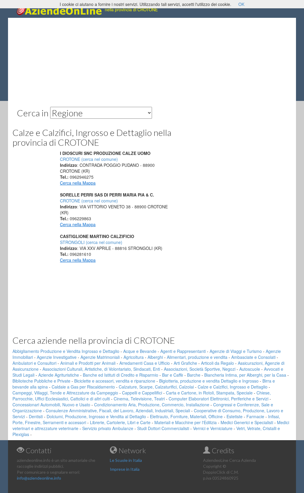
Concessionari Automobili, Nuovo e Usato (51, 405)
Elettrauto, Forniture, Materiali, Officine (186, 416)
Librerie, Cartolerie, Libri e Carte (120, 422)
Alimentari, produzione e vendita (197, 357)
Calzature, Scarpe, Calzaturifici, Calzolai (156, 387)
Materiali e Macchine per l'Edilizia (185, 422)
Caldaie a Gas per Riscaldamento (83, 387)
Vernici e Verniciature (212, 428)
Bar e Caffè (172, 375)
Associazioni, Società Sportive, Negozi (199, 369)
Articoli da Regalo (217, 363)
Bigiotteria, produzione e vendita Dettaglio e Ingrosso (209, 381)
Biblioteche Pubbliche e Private (41, 381)
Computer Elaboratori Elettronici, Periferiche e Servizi (218, 399)
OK (241, 4)
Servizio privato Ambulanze (107, 428)
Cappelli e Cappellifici (142, 393)
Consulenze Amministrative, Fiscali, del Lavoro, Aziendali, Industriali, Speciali (118, 410)
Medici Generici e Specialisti (247, 422)
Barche (193, 375)
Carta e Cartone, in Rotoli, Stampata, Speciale (209, 393)
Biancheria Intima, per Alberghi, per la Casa (245, 375)
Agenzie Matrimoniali (100, 357)
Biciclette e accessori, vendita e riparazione (114, 381)
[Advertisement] (152, 59)
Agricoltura (134, 357)
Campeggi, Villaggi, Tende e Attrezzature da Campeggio (65, 393)
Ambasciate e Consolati (253, 357)
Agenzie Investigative (57, 357)
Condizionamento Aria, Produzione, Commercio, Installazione (151, 405)
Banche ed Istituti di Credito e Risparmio (120, 375)
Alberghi (155, 357)
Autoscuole (249, 369)
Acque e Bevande (139, 351)
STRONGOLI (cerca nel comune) (91, 242)
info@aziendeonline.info (39, 478)
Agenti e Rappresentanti (183, 351)
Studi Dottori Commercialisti (163, 428)
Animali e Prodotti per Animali (87, 363)
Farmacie (255, 416)
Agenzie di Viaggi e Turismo (236, 351)
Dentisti (36, 416)
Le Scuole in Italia (126, 460)
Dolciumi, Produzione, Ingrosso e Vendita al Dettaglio (96, 416)
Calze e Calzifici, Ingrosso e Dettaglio (232, 387)
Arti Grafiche (185, 363)
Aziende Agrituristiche (58, 375)
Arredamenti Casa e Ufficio (144, 363)
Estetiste (235, 416)
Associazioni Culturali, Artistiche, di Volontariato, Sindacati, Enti (101, 369)
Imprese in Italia (125, 469)
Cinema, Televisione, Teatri (139, 399)
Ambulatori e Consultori (34, 363)
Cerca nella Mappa (78, 183)
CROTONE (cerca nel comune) (89, 159)
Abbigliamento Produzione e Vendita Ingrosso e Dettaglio (65, 351)
